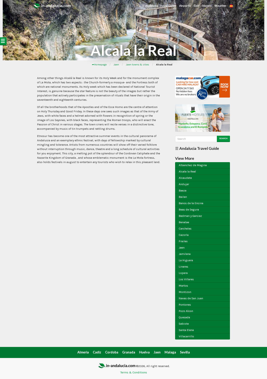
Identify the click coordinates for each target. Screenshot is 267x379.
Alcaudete (185, 178)
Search (223, 138)
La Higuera (186, 260)
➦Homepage (99, 64)
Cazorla (184, 235)
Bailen (183, 197)
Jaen (116, 64)
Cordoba (111, 352)
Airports (185, 5)
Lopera (183, 273)
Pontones (185, 304)
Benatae (184, 222)
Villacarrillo (186, 336)
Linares (183, 266)
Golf (197, 5)
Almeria (83, 352)
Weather (221, 5)
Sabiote (184, 323)
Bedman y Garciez (190, 216)
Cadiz (97, 352)
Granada (128, 352)
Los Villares (186, 279)
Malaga (170, 352)
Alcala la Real (187, 171)
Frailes (183, 241)
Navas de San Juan (191, 298)
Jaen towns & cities (137, 64)
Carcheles (185, 228)
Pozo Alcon (186, 311)
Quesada (184, 317)
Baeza (182, 190)
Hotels (207, 5)
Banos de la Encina (191, 203)
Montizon (185, 292)
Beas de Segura (189, 209)
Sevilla (185, 352)
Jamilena (185, 254)
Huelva (144, 352)
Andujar (184, 184)
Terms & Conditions (133, 372)
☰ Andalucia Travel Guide (159, 5)
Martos (183, 285)
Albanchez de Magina (193, 165)
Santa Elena (186, 330)
